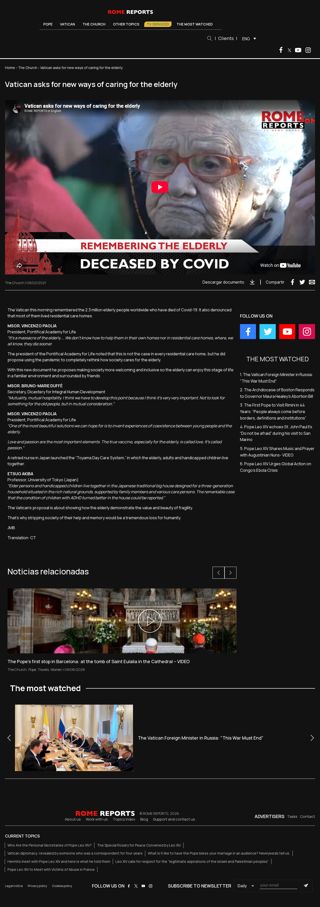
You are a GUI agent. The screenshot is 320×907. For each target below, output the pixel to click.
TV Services (158, 24)
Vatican (67, 24)
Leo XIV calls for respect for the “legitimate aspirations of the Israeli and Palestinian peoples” (192, 861)
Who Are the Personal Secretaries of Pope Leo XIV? (50, 845)
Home (10, 67)
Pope (47, 24)
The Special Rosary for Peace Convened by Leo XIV (139, 845)
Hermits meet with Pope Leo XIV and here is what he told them (59, 861)
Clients (226, 38)
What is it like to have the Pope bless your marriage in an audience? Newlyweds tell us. (219, 853)
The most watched (194, 24)
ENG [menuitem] (246, 38)
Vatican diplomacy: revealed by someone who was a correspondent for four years (75, 853)
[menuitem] (248, 38)
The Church (94, 24)
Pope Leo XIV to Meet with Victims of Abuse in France (51, 869)
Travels (43, 669)
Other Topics (126, 24)
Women (56, 669)
